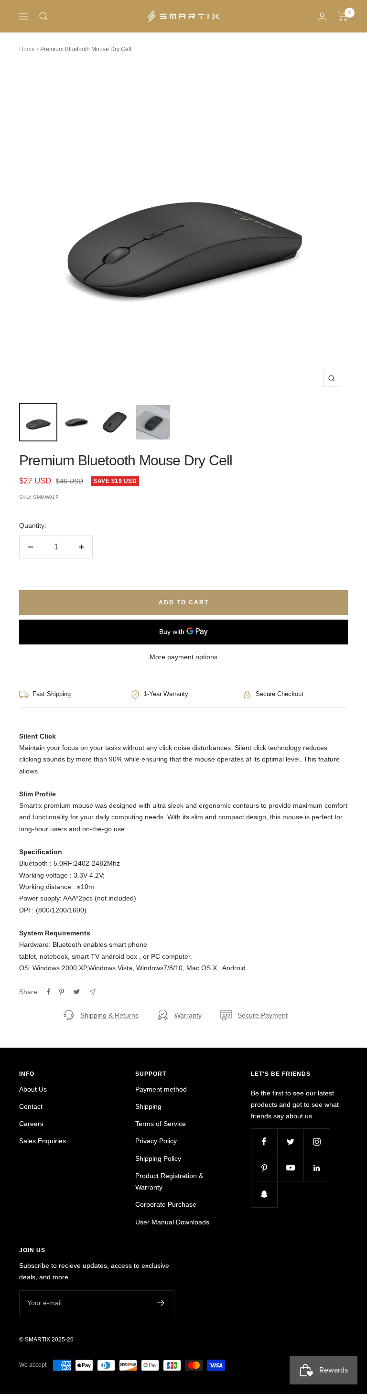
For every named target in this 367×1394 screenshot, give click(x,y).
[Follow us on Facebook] (264, 1141)
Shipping (148, 1106)
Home (27, 49)
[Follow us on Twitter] (290, 1141)
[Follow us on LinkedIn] (316, 1168)
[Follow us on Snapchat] (264, 1194)
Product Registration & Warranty (169, 1181)
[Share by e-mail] (92, 992)
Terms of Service (160, 1123)
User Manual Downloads (172, 1222)
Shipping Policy (158, 1158)
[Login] (322, 16)
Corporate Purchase (165, 1204)
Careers (31, 1123)
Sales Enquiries (42, 1141)
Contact (31, 1106)
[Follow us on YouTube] (290, 1168)
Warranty (188, 1015)
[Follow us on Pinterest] (264, 1168)
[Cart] (343, 16)
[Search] (43, 16)
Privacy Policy (156, 1141)
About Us (33, 1089)
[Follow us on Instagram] (316, 1141)
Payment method (161, 1089)
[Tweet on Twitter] (77, 991)
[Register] (161, 1302)
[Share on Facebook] (49, 991)
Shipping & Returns (109, 1015)
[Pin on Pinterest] (61, 991)
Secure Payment (262, 1015)
